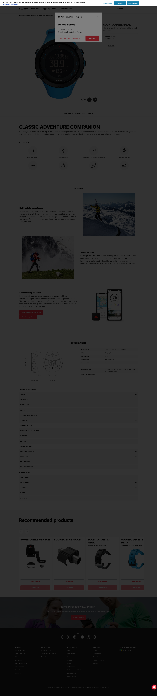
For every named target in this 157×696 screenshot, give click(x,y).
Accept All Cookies (133, 3)
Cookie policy (6, 4)
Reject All (120, 3)
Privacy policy (14, 4)
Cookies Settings (107, 3)
